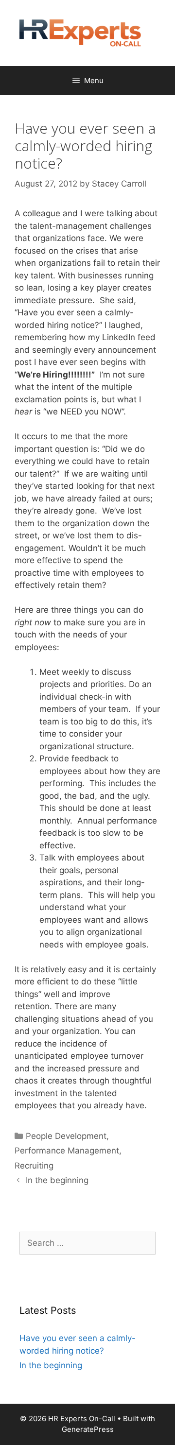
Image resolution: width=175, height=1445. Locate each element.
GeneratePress (88, 1429)
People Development (66, 1136)
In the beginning (57, 1180)
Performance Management (67, 1150)
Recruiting (34, 1165)
